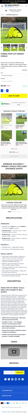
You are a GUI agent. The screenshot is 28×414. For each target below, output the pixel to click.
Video (14, 342)
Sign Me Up (20, 372)
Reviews (14, 363)
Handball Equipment (12, 14)
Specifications (14, 218)
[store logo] (12, 5)
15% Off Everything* (20, 1)
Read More (24, 69)
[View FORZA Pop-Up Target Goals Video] (14, 47)
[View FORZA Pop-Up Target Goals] (6, 47)
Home (2, 14)
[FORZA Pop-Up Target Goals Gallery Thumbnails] (14, 47)
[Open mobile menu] (2, 6)
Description (14, 281)
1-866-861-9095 (6, 412)
